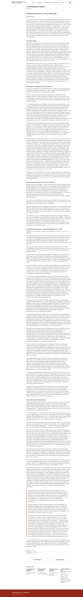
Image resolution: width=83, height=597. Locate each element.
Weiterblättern (60, 559)
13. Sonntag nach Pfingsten (30, 569)
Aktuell (34, 2)
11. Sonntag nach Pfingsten (53, 569)
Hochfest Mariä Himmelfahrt (42, 569)
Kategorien (56, 2)
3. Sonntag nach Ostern (35, 7)
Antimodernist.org (17, 592)
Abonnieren (26, 592)
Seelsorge (40, 2)
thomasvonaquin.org (20, 2)
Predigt (34, 551)
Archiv (62, 2)
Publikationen (48, 2)
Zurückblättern (37, 559)
